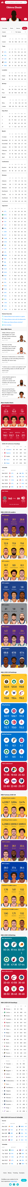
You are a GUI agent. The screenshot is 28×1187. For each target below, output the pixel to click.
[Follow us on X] (17, 1184)
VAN (5, 62)
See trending (7, 325)
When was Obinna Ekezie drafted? (13, 322)
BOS (5, 215)
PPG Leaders (5, 515)
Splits (24, 28)
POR (5, 289)
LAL (5, 252)
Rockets (8, 1077)
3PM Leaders (5, 627)
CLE (5, 225)
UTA (5, 306)
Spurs (7, 1067)
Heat (7, 1039)
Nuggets (8, 1070)
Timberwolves (10, 1081)
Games (18, 28)
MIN (5, 265)
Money (9, 1173)
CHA (5, 218)
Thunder (8, 1064)
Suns (7, 1084)
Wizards (8, 1056)
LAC (5, 59)
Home (5, 1173)
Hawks (3, 19)
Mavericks (9, 1101)
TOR (5, 302)
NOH (5, 272)
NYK (5, 275)
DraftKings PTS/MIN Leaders (10, 909)
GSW (5, 238)
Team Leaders (6, 406)
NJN (5, 269)
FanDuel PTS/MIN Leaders (9, 885)
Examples (21, 1173)
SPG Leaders (5, 583)
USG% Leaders (6, 842)
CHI (5, 221)
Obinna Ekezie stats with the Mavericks (15, 319)
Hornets (8, 1036)
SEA (5, 299)
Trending (15, 1173)
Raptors (8, 453)
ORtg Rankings (6, 675)
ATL (5, 52)
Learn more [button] (14, 1181)
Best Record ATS (7, 938)
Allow (23, 1180)
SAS (5, 296)
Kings (7, 1108)
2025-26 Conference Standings (11, 444)
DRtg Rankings (6, 705)
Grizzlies (8, 1104)
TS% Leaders (5, 648)
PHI (5, 282)
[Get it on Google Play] (14, 1184)
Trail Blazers (9, 1087)
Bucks (7, 1043)
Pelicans (8, 1097)
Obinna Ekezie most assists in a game (14, 316)
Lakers (8, 1074)
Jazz (7, 1111)
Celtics (8, 1012)
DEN (5, 231)
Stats (11, 28)
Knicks (5, 501)
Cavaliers (8, 449)
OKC (22, 1140)
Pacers (8, 1053)
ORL (5, 279)
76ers (7, 459)
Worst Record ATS (7, 971)
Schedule (4, 467)
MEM (5, 255)
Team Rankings (6, 429)
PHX (5, 286)
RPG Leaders (5, 539)
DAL (5, 55)
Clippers (8, 1091)
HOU (5, 242)
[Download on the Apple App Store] (10, 1184)
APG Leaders (5, 561)
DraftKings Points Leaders (9, 820)
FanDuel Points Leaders (8, 798)
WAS (5, 65)
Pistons (8, 1009)
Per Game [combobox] (18, 32)
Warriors (8, 1094)
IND (5, 245)
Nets (7, 1049)
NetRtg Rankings (6, 734)
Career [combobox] (4, 32)
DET (5, 235)
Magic (8, 463)
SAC (5, 292)
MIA (5, 259)
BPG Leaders (5, 605)
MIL (5, 262)
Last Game (5, 491)
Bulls (7, 1046)
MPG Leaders (5, 863)
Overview (4, 28)
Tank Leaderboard (7, 763)
